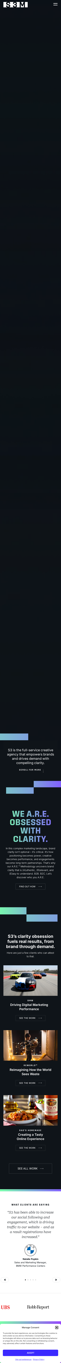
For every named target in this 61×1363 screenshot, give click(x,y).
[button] (56, 1327)
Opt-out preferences (23, 1359)
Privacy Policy (38, 1359)
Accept (30, 1353)
